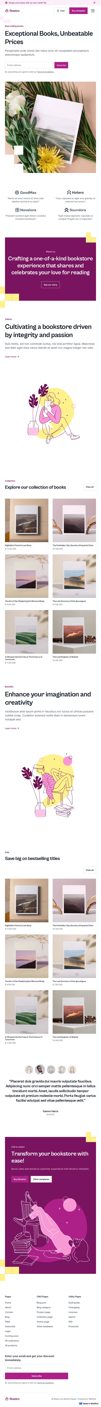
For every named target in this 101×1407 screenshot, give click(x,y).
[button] (60, 10)
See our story (50, 284)
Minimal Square (70, 1399)
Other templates (41, 1179)
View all (90, 487)
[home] (12, 11)
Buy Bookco (20, 1179)
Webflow (92, 1399)
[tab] (29, 1069)
